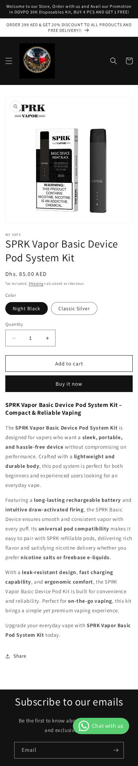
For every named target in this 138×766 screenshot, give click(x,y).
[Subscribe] (115, 750)
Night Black (26, 308)
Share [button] (20, 656)
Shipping (36, 283)
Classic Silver (74, 308)
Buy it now (69, 383)
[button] (9, 61)
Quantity (14, 324)
